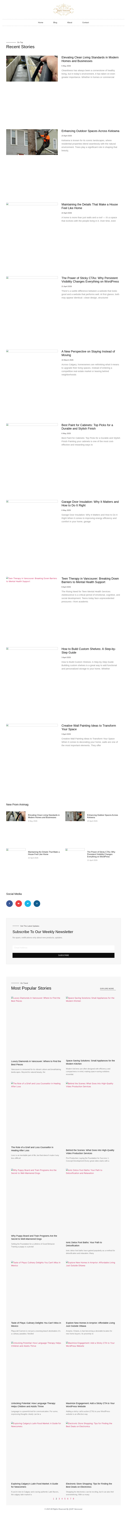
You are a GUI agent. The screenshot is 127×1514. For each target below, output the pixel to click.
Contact (85, 22)
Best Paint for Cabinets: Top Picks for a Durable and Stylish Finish (87, 426)
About (69, 22)
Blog (55, 22)
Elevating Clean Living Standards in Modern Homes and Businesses (90, 59)
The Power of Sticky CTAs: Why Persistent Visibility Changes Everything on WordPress (90, 279)
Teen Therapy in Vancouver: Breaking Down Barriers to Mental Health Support (90, 580)
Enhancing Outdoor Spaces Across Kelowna (90, 131)
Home (40, 22)
